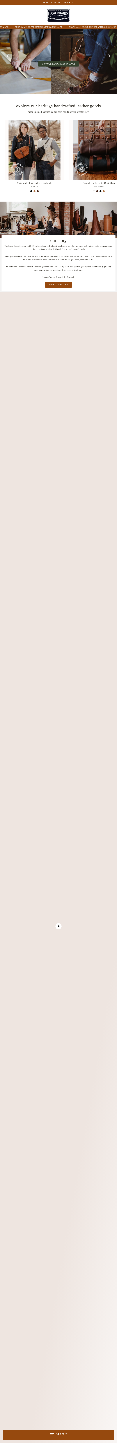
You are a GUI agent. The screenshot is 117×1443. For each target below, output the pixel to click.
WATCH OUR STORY (58, 285)
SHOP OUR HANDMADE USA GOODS (58, 64)
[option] (58, 61)
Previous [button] (8, 55)
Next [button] (109, 55)
